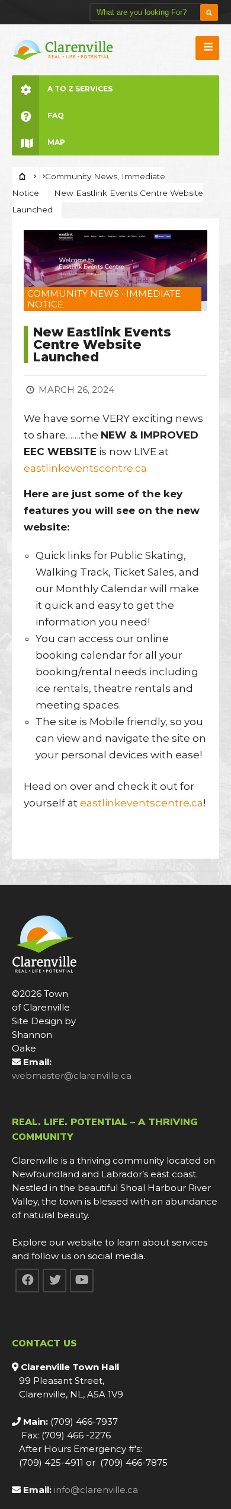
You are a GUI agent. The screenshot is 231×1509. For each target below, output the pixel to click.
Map (56, 142)
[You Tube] (82, 1280)
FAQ (55, 115)
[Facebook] (27, 1280)
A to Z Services (80, 88)
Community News (81, 176)
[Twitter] (54, 1280)
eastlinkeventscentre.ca (85, 468)
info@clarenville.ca (96, 1489)
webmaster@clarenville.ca (71, 1075)
